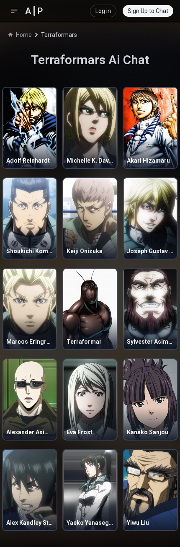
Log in (103, 11)
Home (24, 34)
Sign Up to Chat (148, 11)
